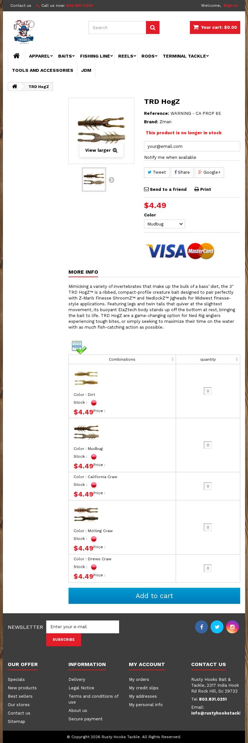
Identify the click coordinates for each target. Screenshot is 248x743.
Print (205, 189)
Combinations (122, 359)
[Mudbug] (94, 179)
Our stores (19, 704)
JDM (86, 70)
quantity (208, 359)
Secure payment (85, 718)
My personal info (146, 704)
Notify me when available (170, 157)
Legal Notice (81, 687)
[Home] (16, 56)
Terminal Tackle (184, 56)
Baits (65, 56)
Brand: (151, 121)
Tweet (158, 172)
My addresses (143, 696)
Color (150, 215)
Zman (165, 121)
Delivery (76, 679)
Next (111, 179)
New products (22, 687)
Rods (148, 56)
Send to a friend (168, 189)
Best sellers (20, 696)
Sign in (230, 5)
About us (77, 710)
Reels (125, 56)
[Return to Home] (14, 86)
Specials (16, 679)
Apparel (39, 56)
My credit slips (144, 687)
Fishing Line (95, 56)
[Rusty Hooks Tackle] (43, 32)
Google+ (211, 172)
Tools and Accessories (42, 70)
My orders (139, 679)
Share (183, 172)
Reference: (156, 113)
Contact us (20, 5)
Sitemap (16, 721)
